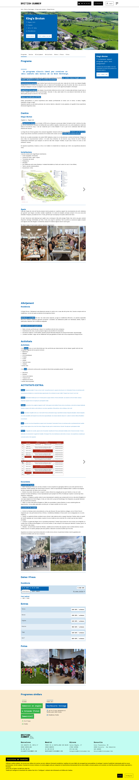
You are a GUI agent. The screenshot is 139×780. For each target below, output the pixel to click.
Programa (24, 54)
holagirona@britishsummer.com (80, 751)
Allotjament (39, 54)
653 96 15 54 (85, 3)
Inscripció (30, 36)
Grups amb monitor (40, 9)
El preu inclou (78, 591)
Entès (120, 776)
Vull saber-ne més (45, 36)
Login (111, 3)
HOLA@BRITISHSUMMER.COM (29, 751)
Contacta (99, 3)
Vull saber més (103, 74)
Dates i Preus (59, 54)
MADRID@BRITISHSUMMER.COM (54, 751)
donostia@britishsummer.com (103, 751)
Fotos (67, 54)
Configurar (129, 776)
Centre (31, 54)
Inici (22, 9)
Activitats (48, 54)
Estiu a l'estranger (29, 9)
